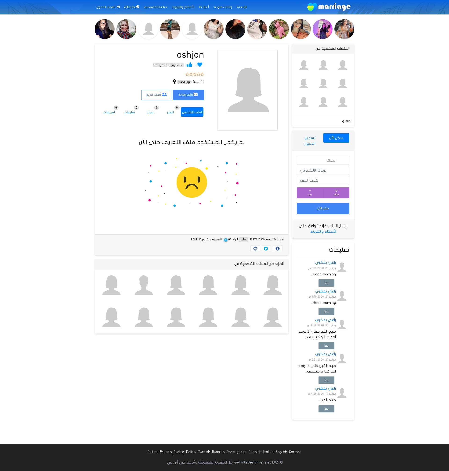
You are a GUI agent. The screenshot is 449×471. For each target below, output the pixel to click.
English (281, 452)
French (165, 452)
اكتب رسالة (186, 94)
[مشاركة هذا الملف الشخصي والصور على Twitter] (266, 248)
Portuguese (237, 452)
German (295, 452)
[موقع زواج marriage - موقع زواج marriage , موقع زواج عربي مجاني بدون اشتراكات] (329, 7)
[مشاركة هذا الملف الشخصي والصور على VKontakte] (255, 248)
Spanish (255, 452)
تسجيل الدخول (106, 7)
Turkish (204, 452)
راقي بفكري (325, 262)
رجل (310, 194)
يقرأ (326, 283)
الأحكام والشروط (183, 7)
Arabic (179, 452)
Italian (268, 452)
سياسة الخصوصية (155, 7)
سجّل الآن (130, 7)
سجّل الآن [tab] (336, 138)
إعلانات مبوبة (223, 7)
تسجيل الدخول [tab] (309, 140)
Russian (218, 452)
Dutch (153, 452)
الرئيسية (242, 7)
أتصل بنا (204, 7)
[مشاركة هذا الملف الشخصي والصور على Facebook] (277, 248)
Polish (191, 452)
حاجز (243, 239)
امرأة (336, 194)
